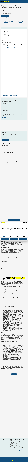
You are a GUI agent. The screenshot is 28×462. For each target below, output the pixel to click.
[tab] (14, 28)
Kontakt (3, 441)
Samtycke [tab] (5, 224)
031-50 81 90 (11, 47)
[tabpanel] (14, 33)
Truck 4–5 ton (12, 442)
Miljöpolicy (3, 442)
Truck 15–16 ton (13, 447)
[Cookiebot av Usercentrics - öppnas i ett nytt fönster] (24, 222)
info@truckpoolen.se (17, 457)
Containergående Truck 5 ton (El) (13, 444)
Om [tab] (23, 224)
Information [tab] (14, 224)
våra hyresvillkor (6, 22)
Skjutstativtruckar (3, 248)
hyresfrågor (22, 21)
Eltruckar (2, 255)
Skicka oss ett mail (11, 95)
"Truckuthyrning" (20, 22)
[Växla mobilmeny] (27, 1)
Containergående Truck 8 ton (13, 446)
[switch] (11, 236)
